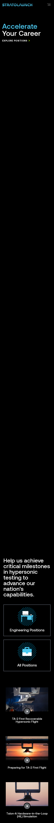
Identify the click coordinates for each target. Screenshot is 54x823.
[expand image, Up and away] (27, 711)
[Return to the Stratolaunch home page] (17, 4)
